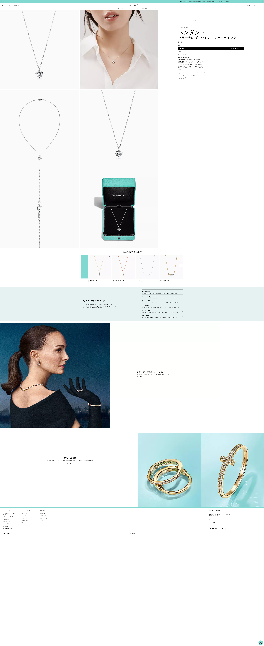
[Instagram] (210, 528)
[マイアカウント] (254, 5)
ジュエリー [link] (105, 8)
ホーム (179, 20)
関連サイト (42, 510)
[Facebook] (213, 528)
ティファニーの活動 (25, 510)
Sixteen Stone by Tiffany (183, 27)
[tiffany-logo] (132, 5)
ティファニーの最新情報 (214, 510)
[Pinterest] (216, 528)
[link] (6, 5)
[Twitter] (220, 528)
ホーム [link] (137, 8)
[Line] (226, 528)
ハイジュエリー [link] (155, 8)
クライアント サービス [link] (15, 5)
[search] (2, 5)
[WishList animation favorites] (257, 5)
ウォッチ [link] (130, 8)
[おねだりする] (178, 42)
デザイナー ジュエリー (185, 20)
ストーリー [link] (164, 8)
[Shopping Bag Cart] (261, 5)
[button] (2, 5)
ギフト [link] (98, 8)
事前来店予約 (248, 5)
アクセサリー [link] (145, 8)
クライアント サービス (8, 510)
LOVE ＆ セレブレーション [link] (118, 8)
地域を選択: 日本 (6, 533)
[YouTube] (223, 528)
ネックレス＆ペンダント (193, 20)
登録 (214, 522)
